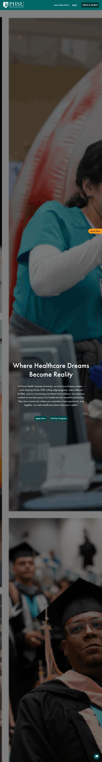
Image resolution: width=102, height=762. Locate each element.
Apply (74, 5)
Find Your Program (58, 418)
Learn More (95, 231)
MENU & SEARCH (90, 5)
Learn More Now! (61, 5)
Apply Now (41, 418)
